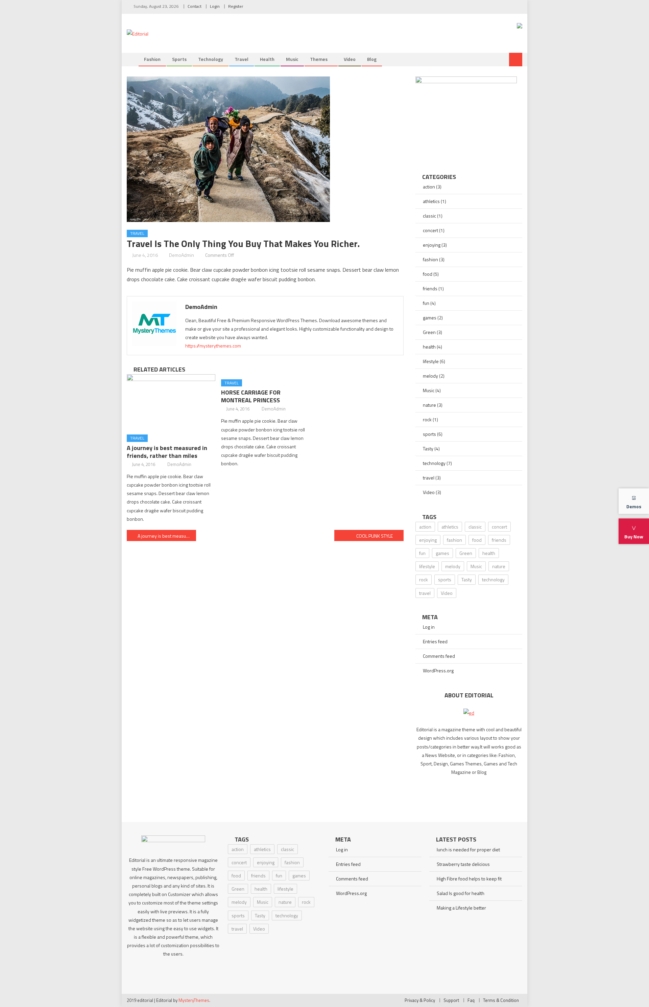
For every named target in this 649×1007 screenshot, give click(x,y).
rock (427, 419)
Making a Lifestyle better (461, 907)
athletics (431, 201)
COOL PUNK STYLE (374, 535)
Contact (194, 6)
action (429, 186)
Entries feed (435, 641)
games (429, 317)
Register (235, 6)
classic (429, 215)
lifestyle (431, 361)
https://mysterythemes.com (213, 345)
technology (210, 59)
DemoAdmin (181, 255)
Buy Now (633, 536)
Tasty (428, 448)
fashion (430, 259)
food (427, 273)
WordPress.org (438, 670)
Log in (429, 626)
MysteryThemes (193, 1000)
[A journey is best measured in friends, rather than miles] (171, 402)
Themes (319, 59)
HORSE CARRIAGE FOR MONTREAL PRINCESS (251, 396)
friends (430, 288)
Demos (633, 506)
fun (426, 303)
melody (430, 375)
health (267, 59)
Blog (372, 59)
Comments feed (439, 655)
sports (179, 59)
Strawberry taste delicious (463, 864)
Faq (471, 1000)
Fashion (152, 59)
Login (215, 6)
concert (430, 230)
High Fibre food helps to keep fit (469, 878)
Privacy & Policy (420, 1000)
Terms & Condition (501, 1000)
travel (241, 59)
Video (350, 59)
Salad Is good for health (460, 893)
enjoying (431, 244)
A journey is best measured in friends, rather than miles (167, 451)
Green (429, 332)
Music (292, 59)
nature (429, 404)
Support (451, 1000)
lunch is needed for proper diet (468, 849)
